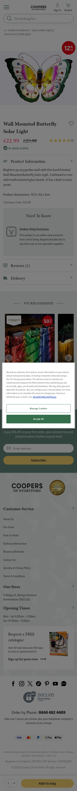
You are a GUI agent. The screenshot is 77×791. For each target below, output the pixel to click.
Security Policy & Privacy (44, 397)
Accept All (38, 419)
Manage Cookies (38, 408)
